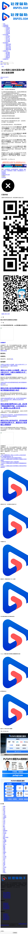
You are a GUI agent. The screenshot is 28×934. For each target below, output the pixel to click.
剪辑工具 (8, 56)
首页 (4, 23)
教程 (4, 871)
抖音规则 (8, 27)
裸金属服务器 (20, 170)
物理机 (15, 170)
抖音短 (4, 833)
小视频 (4, 840)
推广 (4, 865)
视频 (4, 806)
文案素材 (8, 55)
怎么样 (4, 867)
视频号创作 (8, 48)
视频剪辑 (5, 830)
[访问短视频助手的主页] (7, 444)
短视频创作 (5, 25)
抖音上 (4, 872)
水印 (4, 822)
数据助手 (8, 57)
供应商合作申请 (6, 895)
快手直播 (8, 41)
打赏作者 (3, 177)
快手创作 (8, 40)
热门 (4, 868)
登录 (2, 61)
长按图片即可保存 (5, 174)
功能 (4, 864)
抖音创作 (8, 31)
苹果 (4, 829)
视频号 (4, 852)
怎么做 (4, 856)
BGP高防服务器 (14, 169)
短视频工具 (5, 50)
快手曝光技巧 (6, 918)
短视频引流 (5, 915)
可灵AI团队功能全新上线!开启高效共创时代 (11, 457)
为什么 (4, 857)
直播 (4, 836)
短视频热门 (5, 914)
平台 (4, 860)
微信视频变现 (6, 908)
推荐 (4, 863)
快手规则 (8, 36)
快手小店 (8, 38)
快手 (4, 824)
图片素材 (8, 53)
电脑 (4, 848)
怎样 (4, 834)
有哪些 (4, 817)
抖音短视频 (5, 26)
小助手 (4, 815)
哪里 (4, 838)
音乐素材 (8, 52)
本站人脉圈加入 (6, 892)
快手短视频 (5, 34)
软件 (4, 810)
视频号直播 (8, 49)
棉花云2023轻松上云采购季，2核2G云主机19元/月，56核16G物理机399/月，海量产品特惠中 (14, 372)
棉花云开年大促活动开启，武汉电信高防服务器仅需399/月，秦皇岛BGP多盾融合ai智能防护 (14, 423)
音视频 (4, 841)
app (4, 825)
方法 (4, 855)
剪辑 (4, 849)
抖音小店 (8, 30)
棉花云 (5, 170)
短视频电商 (5, 904)
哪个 (4, 826)
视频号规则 (8, 44)
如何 (4, 814)
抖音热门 (8, 29)
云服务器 (21, 169)
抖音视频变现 (6, 905)
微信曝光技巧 (6, 919)
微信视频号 (5, 42)
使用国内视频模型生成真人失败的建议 (10, 461)
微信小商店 (8, 46)
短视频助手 (3, 342)
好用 (4, 842)
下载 (4, 811)
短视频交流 (5, 59)
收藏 (2, 313)
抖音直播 (8, 33)
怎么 (4, 807)
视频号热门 (8, 45)
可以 (4, 827)
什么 (4, 820)
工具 (4, 861)
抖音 (4, 850)
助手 (4, 809)
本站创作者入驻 (6, 893)
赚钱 (4, 846)
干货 (5, 64)
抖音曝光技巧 (6, 916)
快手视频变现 (6, 907)
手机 (4, 813)
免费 (4, 853)
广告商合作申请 (6, 897)
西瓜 (4, 845)
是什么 (4, 832)
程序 (4, 869)
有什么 (4, 844)
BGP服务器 (7, 169)
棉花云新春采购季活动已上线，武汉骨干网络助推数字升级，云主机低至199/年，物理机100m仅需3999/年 (14, 406)
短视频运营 (5, 903)
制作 (4, 818)
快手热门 (8, 37)
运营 (4, 821)
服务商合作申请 (6, 896)
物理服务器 (10, 170)
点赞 (5, 313)
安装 (4, 859)
